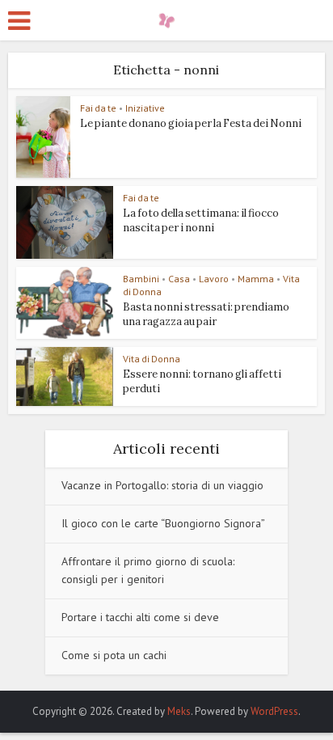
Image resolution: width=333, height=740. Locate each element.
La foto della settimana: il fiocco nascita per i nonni (201, 220)
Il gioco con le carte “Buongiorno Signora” (163, 523)
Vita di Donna (151, 359)
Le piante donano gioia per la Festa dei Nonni (190, 123)
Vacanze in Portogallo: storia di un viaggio (162, 485)
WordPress (274, 711)
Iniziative (145, 108)
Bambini (141, 279)
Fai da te (98, 108)
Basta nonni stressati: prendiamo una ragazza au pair (206, 314)
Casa (179, 279)
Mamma (256, 279)
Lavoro (214, 279)
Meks (179, 711)
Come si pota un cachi (113, 655)
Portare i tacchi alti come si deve (140, 617)
